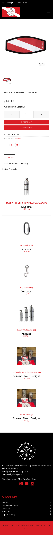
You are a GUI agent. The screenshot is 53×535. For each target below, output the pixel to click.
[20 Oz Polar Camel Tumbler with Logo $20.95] (26, 363)
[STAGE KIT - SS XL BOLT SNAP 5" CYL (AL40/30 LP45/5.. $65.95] (26, 194)
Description (9, 157)
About (5, 502)
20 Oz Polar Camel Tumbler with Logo (27, 372)
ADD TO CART (27, 122)
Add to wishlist (27, 128)
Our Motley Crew (10, 505)
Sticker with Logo (26, 414)
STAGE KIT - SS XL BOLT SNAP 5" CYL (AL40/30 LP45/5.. (26, 203)
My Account (6, 3)
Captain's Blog (8, 514)
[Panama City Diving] (11, 12)
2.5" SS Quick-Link (26, 245)
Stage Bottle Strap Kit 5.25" (26, 330)
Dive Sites (6, 508)
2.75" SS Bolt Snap (26, 288)
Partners (6, 511)
